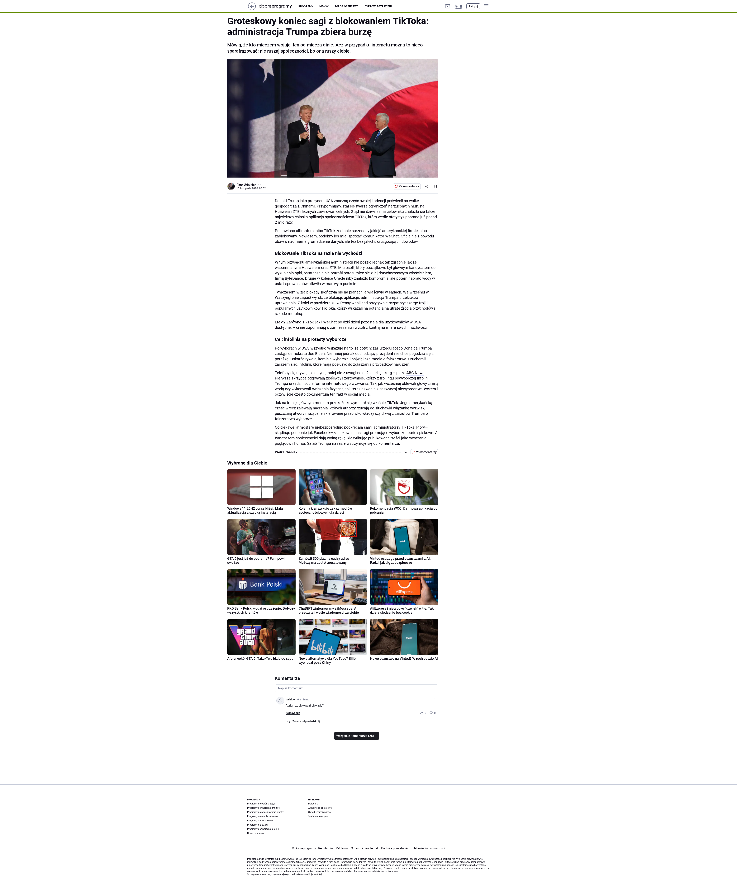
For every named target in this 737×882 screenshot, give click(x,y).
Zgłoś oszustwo (347, 6)
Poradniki (313, 803)
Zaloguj (473, 6)
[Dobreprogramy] (278, 6)
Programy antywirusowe (260, 820)
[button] (458, 6)
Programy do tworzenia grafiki (263, 829)
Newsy (324, 6)
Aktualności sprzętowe (320, 808)
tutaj (319, 874)
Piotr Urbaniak (246, 185)
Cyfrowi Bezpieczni (378, 6)
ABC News (415, 372)
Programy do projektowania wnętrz (265, 812)
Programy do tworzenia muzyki (263, 808)
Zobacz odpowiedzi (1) (306, 721)
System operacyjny (318, 816)
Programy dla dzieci (257, 824)
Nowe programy (255, 833)
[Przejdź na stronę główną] (252, 9)
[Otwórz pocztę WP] (448, 6)
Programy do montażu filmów (262, 816)
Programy (305, 6)
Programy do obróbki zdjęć (261, 803)
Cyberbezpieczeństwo (319, 812)
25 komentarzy (408, 186)
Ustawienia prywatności (428, 848)
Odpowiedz (293, 712)
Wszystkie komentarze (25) (355, 736)
